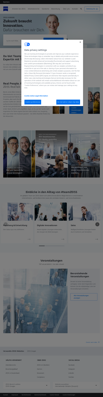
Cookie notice (29, 96)
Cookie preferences (32, 102)
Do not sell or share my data (68, 102)
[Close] (80, 42)
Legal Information (41, 96)
